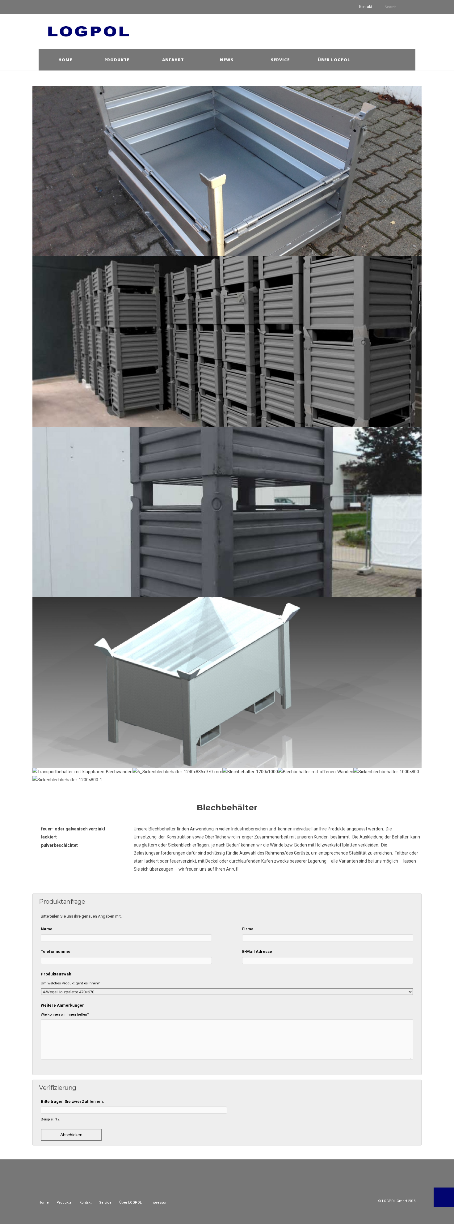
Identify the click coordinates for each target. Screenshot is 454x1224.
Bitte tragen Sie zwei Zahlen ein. (72, 1101)
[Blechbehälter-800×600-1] (227, 682)
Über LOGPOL (130, 1203)
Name (47, 929)
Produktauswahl (57, 974)
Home (65, 59)
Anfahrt (173, 59)
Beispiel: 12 (50, 1119)
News (226, 59)
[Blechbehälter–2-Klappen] (227, 171)
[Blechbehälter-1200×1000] (250, 772)
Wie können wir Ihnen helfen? (65, 1014)
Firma (248, 929)
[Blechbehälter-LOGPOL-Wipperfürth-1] (227, 341)
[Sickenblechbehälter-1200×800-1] (67, 780)
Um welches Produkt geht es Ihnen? (70, 983)
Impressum (159, 1203)
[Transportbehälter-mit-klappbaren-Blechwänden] (82, 772)
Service (280, 59)
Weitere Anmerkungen (63, 1005)
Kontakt (365, 7)
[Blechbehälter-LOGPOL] (227, 512)
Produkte (116, 59)
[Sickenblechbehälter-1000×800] (386, 772)
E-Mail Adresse (257, 951)
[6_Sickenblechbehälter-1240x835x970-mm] (177, 772)
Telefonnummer (56, 951)
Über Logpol (334, 59)
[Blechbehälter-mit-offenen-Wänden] (315, 772)
